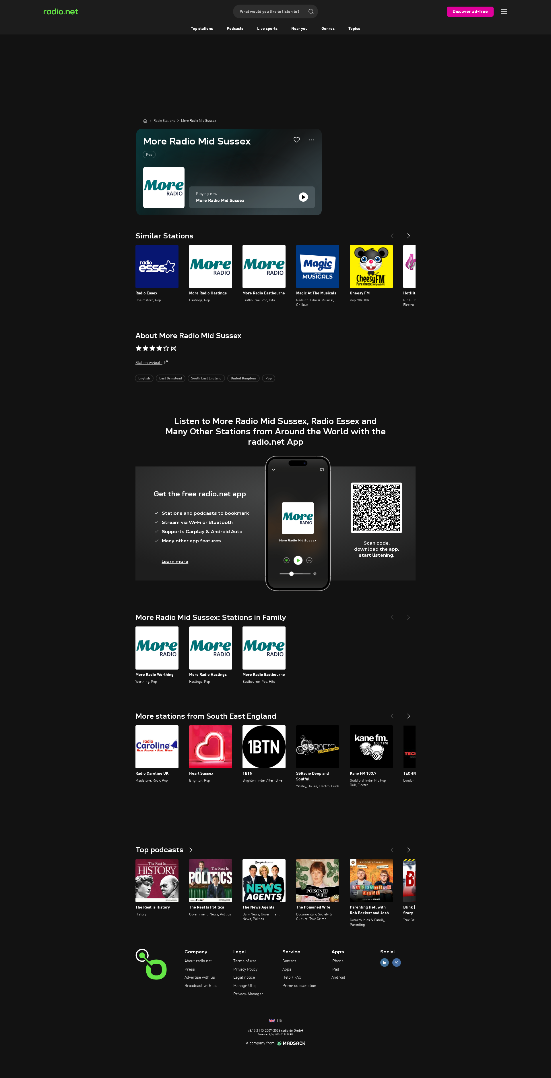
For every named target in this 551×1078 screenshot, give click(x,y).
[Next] (409, 233)
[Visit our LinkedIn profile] (384, 962)
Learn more (175, 561)
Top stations (202, 29)
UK (279, 1021)
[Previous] (392, 233)
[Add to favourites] (296, 139)
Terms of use (244, 961)
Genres (328, 29)
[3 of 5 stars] (152, 348)
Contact (289, 961)
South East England (206, 378)
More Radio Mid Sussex (220, 200)
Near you (299, 29)
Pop (149, 155)
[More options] (311, 139)
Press (190, 969)
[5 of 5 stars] (166, 348)
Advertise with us (200, 977)
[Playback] (303, 197)
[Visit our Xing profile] (396, 962)
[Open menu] (503, 11)
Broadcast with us (201, 986)
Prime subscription (299, 986)
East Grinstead (170, 378)
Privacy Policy (245, 969)
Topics (354, 29)
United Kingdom (243, 378)
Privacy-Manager (248, 994)
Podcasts (235, 29)
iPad (335, 969)
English (144, 378)
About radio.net (198, 961)
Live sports (267, 29)
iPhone (337, 961)
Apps (286, 969)
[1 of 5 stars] (138, 348)
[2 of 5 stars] (145, 348)
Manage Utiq (244, 986)
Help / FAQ (291, 977)
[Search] (311, 11)
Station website (148, 363)
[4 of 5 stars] (159, 348)
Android (338, 977)
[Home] (145, 120)
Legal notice (244, 977)
